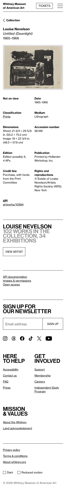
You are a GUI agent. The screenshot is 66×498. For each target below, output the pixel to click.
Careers (39, 381)
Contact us (10, 375)
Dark (10, 472)
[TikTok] (31, 338)
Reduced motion (32, 472)
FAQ (5, 381)
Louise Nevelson (16, 29)
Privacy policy (11, 449)
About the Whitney (15, 422)
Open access (11, 284)
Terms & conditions (15, 456)
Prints (6, 116)
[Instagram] (5, 338)
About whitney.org (14, 462)
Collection (13, 20)
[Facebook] (22, 338)
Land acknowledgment (17, 428)
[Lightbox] (33, 67)
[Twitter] (39, 338)
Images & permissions (17, 280)
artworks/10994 (13, 204)
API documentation (15, 276)
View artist (14, 251)
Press (6, 387)
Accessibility (11, 369)
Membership (42, 375)
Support (39, 369)
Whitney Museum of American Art (14, 5)
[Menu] (60, 6)
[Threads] (14, 338)
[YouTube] (48, 338)
